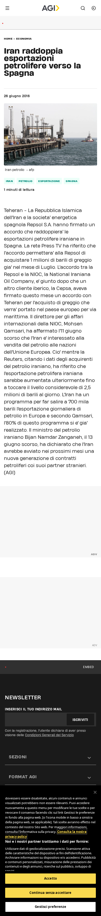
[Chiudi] (95, 792)
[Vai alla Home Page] (50, 8)
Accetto (50, 878)
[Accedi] (93, 8)
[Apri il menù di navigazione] (7, 8)
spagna (71, 181)
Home (8, 38)
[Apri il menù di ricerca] (82, 8)
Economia (24, 38)
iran (9, 181)
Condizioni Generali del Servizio (49, 735)
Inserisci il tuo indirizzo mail (33, 709)
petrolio (25, 181)
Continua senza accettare (50, 892)
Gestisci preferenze (50, 906)
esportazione (49, 181)
